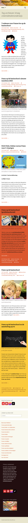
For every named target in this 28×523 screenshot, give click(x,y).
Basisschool (22, 272)
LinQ (25, 389)
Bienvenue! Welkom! (5, 422)
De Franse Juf (18, 86)
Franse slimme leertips (6, 443)
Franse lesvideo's (5, 432)
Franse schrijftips (5, 441)
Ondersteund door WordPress (8, 520)
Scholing (8, 84)
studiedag (13, 84)
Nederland (11, 273)
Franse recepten (5, 439)
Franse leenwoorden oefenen (8, 429)
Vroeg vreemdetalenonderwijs (14, 29)
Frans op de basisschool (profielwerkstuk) (10, 211)
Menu (2, 7)
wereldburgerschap (5, 31)
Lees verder (5, 71)
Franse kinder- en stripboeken (8, 427)
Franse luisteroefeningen (7, 436)
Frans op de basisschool (10, 270)
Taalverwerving (19, 84)
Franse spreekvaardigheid (7, 448)
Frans (22, 150)
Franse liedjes (4, 434)
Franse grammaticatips (6, 425)
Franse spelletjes (5, 446)
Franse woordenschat (6, 453)
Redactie (15, 31)
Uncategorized (15, 150)
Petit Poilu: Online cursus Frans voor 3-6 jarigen (13, 147)
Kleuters (3, 152)
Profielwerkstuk (10, 260)
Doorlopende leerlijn (18, 389)
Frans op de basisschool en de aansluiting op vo (12, 326)
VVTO (23, 29)
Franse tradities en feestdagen (8, 450)
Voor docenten (15, 27)
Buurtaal (3, 273)
